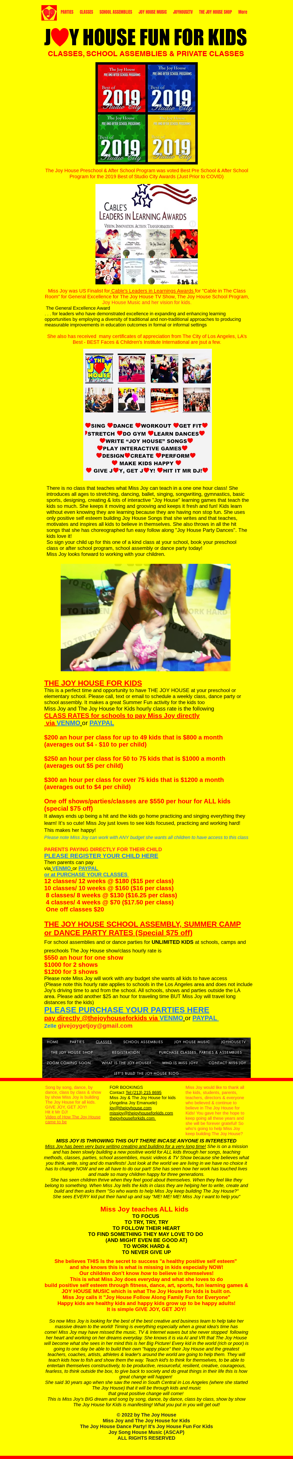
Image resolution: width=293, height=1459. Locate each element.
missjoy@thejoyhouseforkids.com (141, 1113)
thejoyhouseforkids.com (133, 1118)
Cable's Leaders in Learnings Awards (152, 291)
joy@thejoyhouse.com (131, 1108)
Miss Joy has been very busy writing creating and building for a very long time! (125, 1146)
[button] (146, 617)
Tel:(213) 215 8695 (144, 1092)
